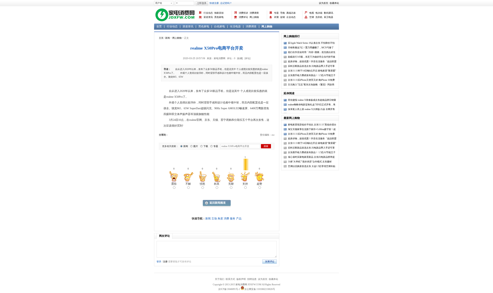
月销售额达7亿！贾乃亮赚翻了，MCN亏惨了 (311, 47)
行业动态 (208, 13)
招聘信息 (252, 279)
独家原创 (219, 13)
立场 (214, 218)
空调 (311, 17)
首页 (159, 26)
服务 (270, 15)
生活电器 (235, 26)
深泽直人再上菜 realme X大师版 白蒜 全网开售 (311, 109)
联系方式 (230, 279)
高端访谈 (291, 13)
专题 (276, 13)
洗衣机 (318, 17)
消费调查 (254, 13)
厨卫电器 (328, 17)
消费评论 (243, 17)
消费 (235, 15)
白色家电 (219, 26)
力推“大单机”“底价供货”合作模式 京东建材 (310, 161)
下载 (205, 146)
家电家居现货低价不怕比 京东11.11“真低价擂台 (312, 124)
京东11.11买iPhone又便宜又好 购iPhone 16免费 (311, 134)
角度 (220, 218)
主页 (161, 38)
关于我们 (219, 279)
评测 (276, 17)
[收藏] (240, 58)
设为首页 (323, 3)
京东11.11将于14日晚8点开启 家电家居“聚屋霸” (312, 143)
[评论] (247, 58)
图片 (195, 146)
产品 (306, 15)
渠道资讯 (208, 17)
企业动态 (291, 17)
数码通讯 (328, 13)
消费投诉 (243, 13)
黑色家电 (219, 17)
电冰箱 (318, 13)
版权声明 (241, 279)
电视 (311, 13)
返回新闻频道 (218, 202)
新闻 (200, 15)
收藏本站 (334, 3)
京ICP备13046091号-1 (229, 289)
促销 (282, 17)
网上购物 (254, 17)
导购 (282, 13)
